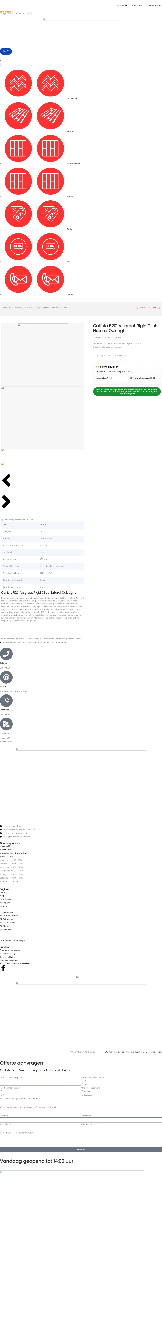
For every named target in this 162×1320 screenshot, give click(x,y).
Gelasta (43, 524)
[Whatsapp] (6, 700)
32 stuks (43, 545)
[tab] (7, 520)
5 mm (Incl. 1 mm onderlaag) (52, 566)
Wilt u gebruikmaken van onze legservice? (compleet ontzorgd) (28, 1107)
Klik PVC (18, 307)
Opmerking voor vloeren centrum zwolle (18, 1133)
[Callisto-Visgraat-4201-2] (42, 417)
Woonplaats (5, 1124)
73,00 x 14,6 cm (46, 538)
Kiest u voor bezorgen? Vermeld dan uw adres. (20, 1098)
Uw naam (4, 1115)
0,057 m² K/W (46, 573)
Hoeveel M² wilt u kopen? (11, 1078)
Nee (86, 1084)
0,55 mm (43, 559)
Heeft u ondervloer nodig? (92, 1077)
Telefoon (4, 663)
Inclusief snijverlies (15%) (144, 378)
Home (4, 307)
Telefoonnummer (89, 1124)
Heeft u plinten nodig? (10, 1088)
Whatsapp (4, 710)
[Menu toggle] (0, 62)
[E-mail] (6, 677)
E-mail (3, 686)
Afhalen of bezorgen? (90, 1088)
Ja (85, 1081)
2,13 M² (42, 552)
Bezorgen (88, 1095)
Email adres (86, 1115)
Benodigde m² (102, 378)
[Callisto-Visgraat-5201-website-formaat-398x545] (43, 355)
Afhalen (87, 1091)
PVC (11, 307)
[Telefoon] (6, 654)
